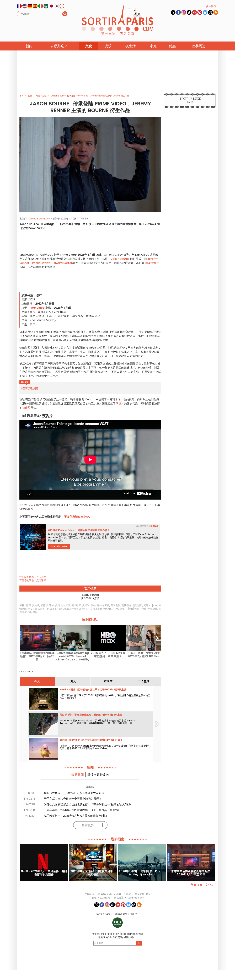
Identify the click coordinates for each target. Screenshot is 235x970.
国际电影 (33, 612)
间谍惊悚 (150, 263)
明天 (73, 681)
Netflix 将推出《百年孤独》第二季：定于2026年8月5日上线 (93, 689)
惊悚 (28, 605)
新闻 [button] (29, 46)
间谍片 (120, 404)
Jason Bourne (120, 259)
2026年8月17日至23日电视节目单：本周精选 (93, 873)
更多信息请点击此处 (76, 517)
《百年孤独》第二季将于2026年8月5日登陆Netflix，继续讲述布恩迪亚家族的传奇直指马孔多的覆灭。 (105, 697)
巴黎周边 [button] (199, 46)
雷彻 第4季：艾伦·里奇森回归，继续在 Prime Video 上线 (91, 714)
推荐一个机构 (123, 894)
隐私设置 (119, 897)
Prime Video (36, 308)
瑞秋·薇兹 (126, 605)
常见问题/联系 (143, 894)
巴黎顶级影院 (30, 388)
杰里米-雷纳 (89, 605)
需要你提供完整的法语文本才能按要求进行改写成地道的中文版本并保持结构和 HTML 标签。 (77, 608)
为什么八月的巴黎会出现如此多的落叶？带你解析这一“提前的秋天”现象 (87, 804)
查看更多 (88, 825)
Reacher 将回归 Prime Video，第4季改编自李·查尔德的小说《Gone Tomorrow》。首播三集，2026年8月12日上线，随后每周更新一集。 (97, 722)
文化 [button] (88, 46)
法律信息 (105, 897)
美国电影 (76, 605)
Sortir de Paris (135, 897)
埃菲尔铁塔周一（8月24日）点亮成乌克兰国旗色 (74, 793)
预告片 (35, 605)
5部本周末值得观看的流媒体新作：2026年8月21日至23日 (37, 656)
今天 (37, 681)
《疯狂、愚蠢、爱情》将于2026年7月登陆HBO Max (143, 654)
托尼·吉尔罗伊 (62, 605)
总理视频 (137, 605)
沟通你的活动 (105, 894)
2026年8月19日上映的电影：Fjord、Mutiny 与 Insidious (142, 873)
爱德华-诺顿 (47, 605)
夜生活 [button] (130, 46)
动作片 (26, 408)
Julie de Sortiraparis (39, 218)
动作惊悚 (152, 608)
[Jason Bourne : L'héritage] (90, 164)
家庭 (153, 46)
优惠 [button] (172, 46)
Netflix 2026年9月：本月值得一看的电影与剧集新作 (44, 873)
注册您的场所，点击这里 (32, 577)
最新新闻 (77, 774)
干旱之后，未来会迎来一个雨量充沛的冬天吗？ (73, 799)
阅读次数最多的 (98, 774)
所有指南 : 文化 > (202, 885)
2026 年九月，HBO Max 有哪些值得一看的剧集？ (108, 654)
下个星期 (143, 681)
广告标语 (89, 894)
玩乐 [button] (107, 46)
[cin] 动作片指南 (137, 608)
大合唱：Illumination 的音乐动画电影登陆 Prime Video (91, 740)
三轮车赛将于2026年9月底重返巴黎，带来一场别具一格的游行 (82, 810)
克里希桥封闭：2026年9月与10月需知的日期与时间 (75, 816)
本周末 (108, 681)
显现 (94, 897)
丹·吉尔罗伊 (103, 605)
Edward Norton (62, 263)
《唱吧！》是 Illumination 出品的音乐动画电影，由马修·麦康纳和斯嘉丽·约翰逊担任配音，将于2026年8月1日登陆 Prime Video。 (105, 747)
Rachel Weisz (41, 263)
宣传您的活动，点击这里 (32, 580)
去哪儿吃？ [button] (58, 46)
